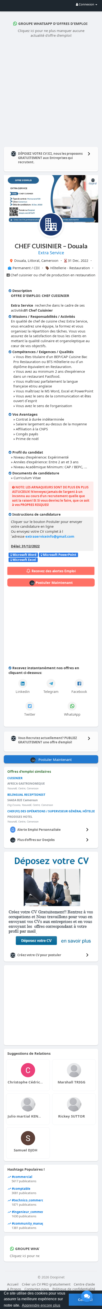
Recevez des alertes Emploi (53, 571)
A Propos (14, 1289)
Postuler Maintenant (54, 582)
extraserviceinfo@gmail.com (49, 536)
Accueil (13, 1284)
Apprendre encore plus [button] (41, 1305)
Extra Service (51, 252)
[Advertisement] (51, 91)
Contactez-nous (36, 1289)
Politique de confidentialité (73, 1289)
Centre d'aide (84, 1284)
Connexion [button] (86, 4)
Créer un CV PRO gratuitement (46, 1284)
